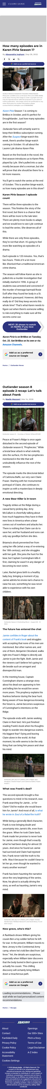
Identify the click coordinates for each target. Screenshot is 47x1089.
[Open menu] (4, 3)
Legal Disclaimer (36, 1047)
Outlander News (17, 365)
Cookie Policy (9, 1047)
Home (5, 365)
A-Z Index (33, 1052)
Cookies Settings (11, 1060)
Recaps (13, 1008)
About (5, 1028)
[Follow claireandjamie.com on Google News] (40, 354)
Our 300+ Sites (35, 1033)
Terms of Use (35, 1042)
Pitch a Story (34, 1038)
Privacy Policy (9, 1042)
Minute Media (17, 1067)
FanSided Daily (9, 1038)
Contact (6, 1033)
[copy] (18, 59)
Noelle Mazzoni (13, 399)
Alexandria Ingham (15, 54)
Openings (32, 1028)
